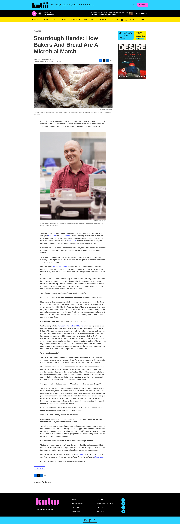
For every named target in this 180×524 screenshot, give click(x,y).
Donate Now (75, 507)
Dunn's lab (72, 241)
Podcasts (83, 19)
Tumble (80, 454)
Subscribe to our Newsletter (105, 503)
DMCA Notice (101, 511)
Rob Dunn (52, 236)
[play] (34, 14)
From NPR (37, 31)
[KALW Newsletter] (132, 35)
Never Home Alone (60, 267)
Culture (64, 19)
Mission (74, 499)
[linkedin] (126, 19)
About (93, 19)
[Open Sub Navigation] (41, 19)
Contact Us (100, 507)
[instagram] (117, 19)
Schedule (36, 19)
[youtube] (121, 19)
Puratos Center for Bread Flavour (70, 326)
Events (74, 19)
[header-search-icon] (134, 5)
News (46, 19)
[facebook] (112, 19)
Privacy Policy (76, 511)
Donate (143, 5)
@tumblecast (99, 457)
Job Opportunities (77, 503)
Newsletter (135, 19)
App (142, 19)
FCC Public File (101, 499)
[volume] (39, 14)
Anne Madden (65, 236)
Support (103, 19)
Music (54, 19)
